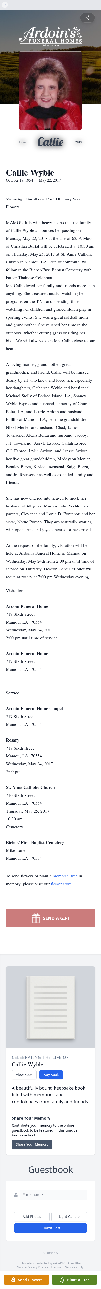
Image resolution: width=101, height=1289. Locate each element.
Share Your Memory (32, 1144)
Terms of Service (63, 1267)
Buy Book (51, 1074)
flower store (61, 884)
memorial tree (65, 876)
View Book (24, 1074)
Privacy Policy (36, 1267)
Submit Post (50, 1228)
